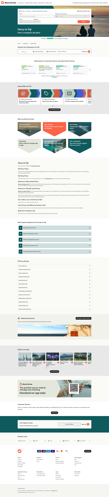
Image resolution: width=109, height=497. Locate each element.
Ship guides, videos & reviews (83, 318)
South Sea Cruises (35, 166)
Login (57, 459)
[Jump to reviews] (54, 38)
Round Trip (22, 11)
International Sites (21, 475)
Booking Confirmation (60, 463)
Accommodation (40, 459)
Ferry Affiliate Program (41, 473)
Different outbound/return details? (40, 11)
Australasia (25, 43)
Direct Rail (76, 475)
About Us (19, 473)
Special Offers (41, 2)
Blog (51, 2)
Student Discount (21, 479)
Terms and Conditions (60, 479)
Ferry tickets (20, 466)
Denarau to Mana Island (23, 184)
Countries (47, 2)
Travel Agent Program (41, 475)
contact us (53, 490)
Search (84, 21)
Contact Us (76, 461)
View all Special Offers (54, 109)
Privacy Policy (58, 475)
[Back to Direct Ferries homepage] (8, 2)
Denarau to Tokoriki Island (24, 191)
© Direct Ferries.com (21, 488)
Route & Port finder (29, 2)
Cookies (57, 473)
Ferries (38, 461)
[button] (55, 228)
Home (19, 43)
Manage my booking (59, 461)
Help (75, 464)
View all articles (54, 371)
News (19, 477)
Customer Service (77, 463)
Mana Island (48, 178)
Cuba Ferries (77, 473)
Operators (36, 2)
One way (29, 11)
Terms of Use (58, 477)
